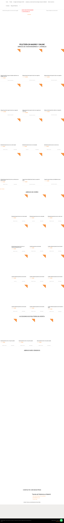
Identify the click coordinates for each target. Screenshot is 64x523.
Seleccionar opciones (10, 80)
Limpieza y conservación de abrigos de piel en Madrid (36, 1)
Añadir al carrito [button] (5, 149)
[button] (61, 520)
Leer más (27, 149)
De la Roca (2, 520)
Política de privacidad (26, 520)
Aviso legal (21, 520)
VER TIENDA (2, 189)
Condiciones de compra (17, 520)
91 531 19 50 (35, 499)
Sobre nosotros (51, 1)
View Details (15, 149)
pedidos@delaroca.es (36, 497)
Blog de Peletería (14, 5)
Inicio (7, 1)
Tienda (10, 1)
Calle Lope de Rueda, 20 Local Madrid (39, 496)
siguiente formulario (46, 492)
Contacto (8, 5)
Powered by (59, 521)
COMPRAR (29, 14)
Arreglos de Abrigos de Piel (18, 1)
